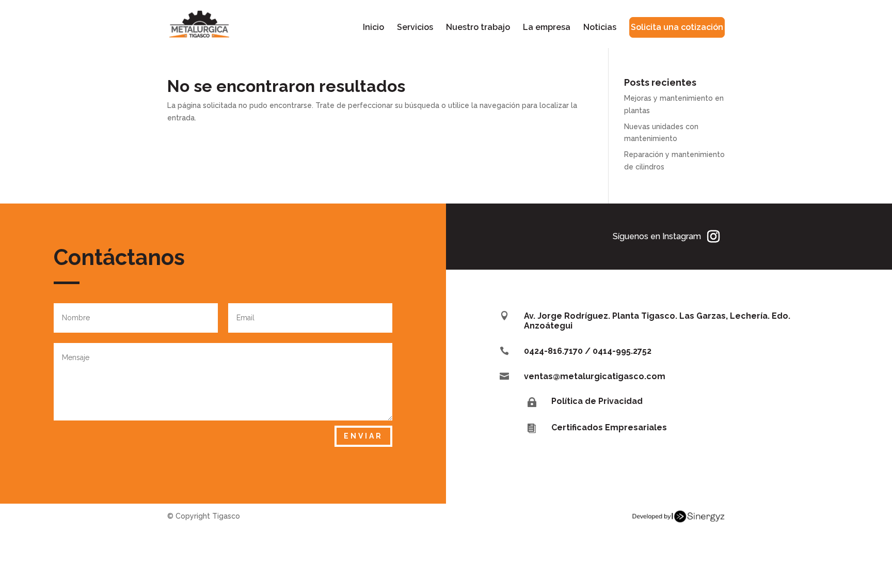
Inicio (373, 28)
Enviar (363, 436)
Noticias (599, 28)
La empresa (546, 28)
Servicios (415, 28)
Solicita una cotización (677, 27)
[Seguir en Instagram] (713, 236)
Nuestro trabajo (478, 28)
